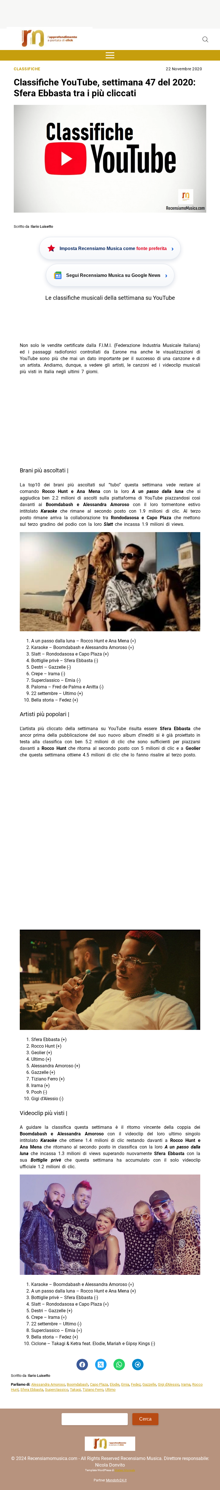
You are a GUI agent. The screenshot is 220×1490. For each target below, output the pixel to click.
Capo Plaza (99, 1384)
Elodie (114, 1384)
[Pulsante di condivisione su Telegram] (138, 1364)
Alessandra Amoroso (48, 1384)
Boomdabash (77, 1384)
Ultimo (110, 1389)
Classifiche (27, 69)
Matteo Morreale (125, 1470)
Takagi (75, 1389)
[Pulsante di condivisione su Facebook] (82, 1364)
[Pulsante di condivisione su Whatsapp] (119, 1364)
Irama (185, 1384)
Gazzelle (149, 1384)
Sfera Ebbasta (31, 1389)
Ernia (125, 1384)
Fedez (136, 1384)
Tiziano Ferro (92, 1389)
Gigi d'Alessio (168, 1384)
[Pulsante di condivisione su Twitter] (101, 1364)
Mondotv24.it (116, 1480)
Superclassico (56, 1389)
